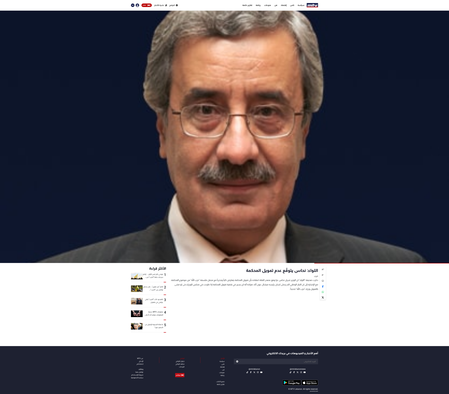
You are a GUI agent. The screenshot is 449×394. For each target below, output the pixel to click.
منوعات (267, 5)
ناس (292, 5)
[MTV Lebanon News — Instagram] (301, 372)
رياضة (258, 5)
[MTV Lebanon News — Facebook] (294, 372)
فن (275, 5)
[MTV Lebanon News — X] (297, 372)
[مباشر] (179, 369)
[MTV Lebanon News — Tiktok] (290, 372)
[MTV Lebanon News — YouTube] (304, 372)
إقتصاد (284, 5)
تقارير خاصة (247, 5)
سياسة (301, 5)
